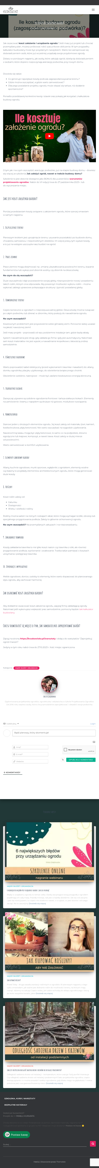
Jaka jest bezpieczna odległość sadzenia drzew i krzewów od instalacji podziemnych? (34, 1070)
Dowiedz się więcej (37, 903)
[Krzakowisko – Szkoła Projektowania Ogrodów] (11, 9)
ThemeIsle (60, 1162)
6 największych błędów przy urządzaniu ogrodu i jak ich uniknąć (28, 890)
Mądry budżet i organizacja (26, 668)
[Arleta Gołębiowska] (49, 684)
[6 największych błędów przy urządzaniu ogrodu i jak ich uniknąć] (49, 852)
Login (93, 724)
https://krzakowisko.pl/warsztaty (38, 638)
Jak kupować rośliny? (14, 980)
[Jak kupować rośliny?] (49, 941)
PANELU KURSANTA (25, 1116)
